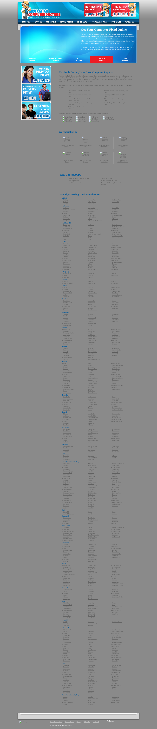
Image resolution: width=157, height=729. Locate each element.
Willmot (114, 267)
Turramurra (115, 431)
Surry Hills (115, 674)
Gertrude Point (67, 402)
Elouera (65, 653)
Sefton (114, 217)
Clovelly (65, 593)
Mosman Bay (91, 504)
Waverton (115, 498)
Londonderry (91, 578)
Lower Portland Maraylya (95, 234)
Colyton (65, 576)
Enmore (65, 521)
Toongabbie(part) (117, 262)
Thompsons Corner (117, 378)
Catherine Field (67, 293)
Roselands (115, 318)
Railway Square (116, 665)
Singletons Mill (116, 376)
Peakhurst (115, 400)
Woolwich (115, 506)
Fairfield (90, 333)
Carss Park (66, 423)
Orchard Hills (116, 567)
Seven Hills (115, 253)
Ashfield (65, 202)
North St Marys (116, 565)
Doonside (65, 258)
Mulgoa (90, 585)
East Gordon (66, 429)
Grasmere (90, 291)
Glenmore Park (92, 565)
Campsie (65, 319)
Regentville (115, 572)
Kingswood (91, 571)
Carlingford (66, 234)
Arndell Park (66, 245)
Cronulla (65, 650)
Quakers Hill (91, 269)
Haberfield (91, 203)
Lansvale (90, 344)
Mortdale (90, 408)
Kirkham (90, 294)
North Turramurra (93, 431)
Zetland (114, 689)
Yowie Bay (115, 661)
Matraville (115, 589)
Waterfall (114, 651)
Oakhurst (90, 262)
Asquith (65, 365)
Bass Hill (65, 211)
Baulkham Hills (67, 226)
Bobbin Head (67, 376)
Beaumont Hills (67, 228)
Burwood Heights (68, 283)
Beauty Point (66, 469)
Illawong (90, 635)
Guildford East (92, 544)
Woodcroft (115, 269)
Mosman (90, 502)
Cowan (65, 391)
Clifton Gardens (67, 489)
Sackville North (116, 232)
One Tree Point (92, 217)
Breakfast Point (67, 302)
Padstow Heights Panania (95, 220)
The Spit (114, 495)
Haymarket (91, 678)
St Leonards (115, 451)
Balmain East (66, 459)
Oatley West (115, 398)
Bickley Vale (66, 287)
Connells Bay (91, 414)
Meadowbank (91, 612)
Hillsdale (90, 277)
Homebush (91, 622)
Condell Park (66, 219)
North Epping (116, 369)
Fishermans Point (92, 369)
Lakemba (90, 321)
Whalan (114, 265)
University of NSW (117, 597)
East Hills (65, 220)
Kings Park (91, 249)
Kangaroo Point (92, 383)
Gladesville (91, 469)
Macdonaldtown (92, 681)
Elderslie (90, 287)
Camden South (67, 291)
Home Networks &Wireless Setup (104, 145)
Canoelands (66, 380)
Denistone (66, 498)
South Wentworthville (94, 359)
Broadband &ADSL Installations (123, 161)
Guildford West (67, 357)
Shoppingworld (116, 531)
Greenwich (66, 450)
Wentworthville (116, 350)
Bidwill (65, 247)
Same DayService (32, 59)
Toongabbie (115, 348)
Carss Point (66, 425)
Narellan (114, 289)
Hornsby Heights (92, 381)
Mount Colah (116, 363)
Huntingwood (91, 243)
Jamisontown (91, 567)
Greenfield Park (92, 340)
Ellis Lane (90, 289)
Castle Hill (66, 236)
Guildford (66, 355)
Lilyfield (114, 456)
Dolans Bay (66, 651)
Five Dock (90, 304)
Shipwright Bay (116, 417)
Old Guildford (116, 331)
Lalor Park (91, 251)
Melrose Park (91, 550)
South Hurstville (116, 419)
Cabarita (65, 304)
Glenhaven (91, 225)
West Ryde (115, 614)
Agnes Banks (66, 565)
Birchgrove (91, 456)
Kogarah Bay (91, 423)
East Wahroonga (67, 436)
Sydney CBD (115, 676)
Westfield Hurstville (117, 409)
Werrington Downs (117, 585)
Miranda (90, 655)
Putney (114, 474)
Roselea (114, 372)
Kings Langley (92, 247)
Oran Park (115, 293)
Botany (65, 275)
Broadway (66, 672)
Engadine (65, 655)
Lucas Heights (92, 650)
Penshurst (115, 404)
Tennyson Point (116, 493)
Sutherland (115, 639)
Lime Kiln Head (92, 404)
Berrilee (65, 374)
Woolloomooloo (116, 685)
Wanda (114, 648)
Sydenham (115, 521)
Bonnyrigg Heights (68, 333)
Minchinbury (91, 258)
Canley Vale (66, 342)
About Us (87, 722)
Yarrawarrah (115, 659)
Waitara (114, 383)
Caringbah (66, 644)
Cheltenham (66, 385)
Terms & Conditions (56, 722)
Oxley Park (115, 569)
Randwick (115, 595)
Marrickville (91, 518)
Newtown (90, 521)
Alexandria (66, 665)
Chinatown (66, 680)
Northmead (115, 228)
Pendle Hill (91, 357)
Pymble (90, 434)
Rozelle (114, 457)
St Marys (114, 578)
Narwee (90, 325)
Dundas (65, 552)
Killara (65, 440)
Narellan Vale (116, 291)
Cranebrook (66, 578)
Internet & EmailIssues (123, 145)
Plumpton (90, 265)
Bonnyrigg (66, 331)
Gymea (90, 629)
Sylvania (114, 640)
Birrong (65, 213)
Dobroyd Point (92, 202)
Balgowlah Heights (68, 513)
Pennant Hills (116, 370)
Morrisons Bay (92, 500)
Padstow (90, 219)
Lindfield (65, 442)
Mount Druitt (91, 260)
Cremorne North (67, 533)
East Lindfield (67, 433)
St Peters (114, 518)
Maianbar (90, 651)
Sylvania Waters (116, 644)
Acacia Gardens (67, 243)
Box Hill (65, 232)
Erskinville (91, 667)
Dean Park (66, 254)
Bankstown (66, 208)
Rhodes (114, 300)
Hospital (90, 527)
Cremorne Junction (68, 493)
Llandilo (90, 576)
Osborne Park (116, 448)
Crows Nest (66, 496)
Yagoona (114, 220)
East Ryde (66, 504)
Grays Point (66, 659)
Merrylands (91, 350)
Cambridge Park (67, 571)
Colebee (65, 253)
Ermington (66, 559)
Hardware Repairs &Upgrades (85, 161)
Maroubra (90, 597)
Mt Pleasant (91, 583)
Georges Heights (92, 467)
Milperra (90, 213)
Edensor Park (91, 331)
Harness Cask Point (93, 417)
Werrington (115, 582)
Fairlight (90, 513)
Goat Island (91, 676)
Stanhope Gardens (117, 258)
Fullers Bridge (92, 465)
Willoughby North (117, 502)
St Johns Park (116, 336)
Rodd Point (115, 302)
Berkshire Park (67, 567)
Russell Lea (115, 304)
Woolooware (115, 653)
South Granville (116, 548)
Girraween (66, 350)
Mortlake (90, 308)
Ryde (113, 484)
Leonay (90, 574)
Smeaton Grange (117, 294)
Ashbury (65, 200)
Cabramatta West (67, 338)
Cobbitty (65, 294)
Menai (89, 653)
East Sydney (66, 692)
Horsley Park (91, 342)
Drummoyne (91, 302)
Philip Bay (115, 591)
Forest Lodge (91, 670)
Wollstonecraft (116, 504)
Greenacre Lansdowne (94, 209)
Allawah (65, 414)
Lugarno (90, 406)
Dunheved (66, 580)
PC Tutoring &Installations (104, 161)
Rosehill (114, 544)
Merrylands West (92, 352)
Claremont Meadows (69, 574)
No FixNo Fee (79, 59)
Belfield (65, 316)
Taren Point (115, 646)
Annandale (66, 456)
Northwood (115, 446)
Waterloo (114, 683)
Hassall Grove (67, 267)
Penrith (114, 571)
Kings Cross (91, 680)
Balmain (65, 457)
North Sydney (116, 467)
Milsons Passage (92, 392)
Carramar (65, 344)
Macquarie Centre (93, 606)
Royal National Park (118, 631)
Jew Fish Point (92, 397)
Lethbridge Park (92, 253)
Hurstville (66, 406)
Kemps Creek (91, 569)
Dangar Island (67, 392)
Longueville (91, 451)
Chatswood (66, 485)
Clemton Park (67, 323)
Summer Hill (115, 202)
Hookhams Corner (93, 378)
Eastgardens (91, 273)
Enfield (114, 281)
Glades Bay (91, 603)
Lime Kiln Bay (92, 402)
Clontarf (90, 512)
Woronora (115, 655)
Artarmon (66, 465)
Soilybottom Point (117, 408)
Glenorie (90, 226)
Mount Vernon (92, 582)
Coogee (65, 595)
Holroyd (65, 359)
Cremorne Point (67, 495)
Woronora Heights (117, 657)
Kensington (66, 599)
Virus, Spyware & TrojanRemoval (67, 145)
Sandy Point (115, 633)
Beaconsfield (66, 670)
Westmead (115, 352)
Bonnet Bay (66, 637)
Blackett (65, 249)
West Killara (115, 436)
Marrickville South (93, 519)
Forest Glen (91, 370)
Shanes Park (115, 256)
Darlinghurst (66, 687)
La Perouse (91, 591)
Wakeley (114, 340)
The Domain (115, 678)
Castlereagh (66, 572)
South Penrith (116, 574)
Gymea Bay (91, 631)
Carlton (65, 421)
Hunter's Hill (91, 476)
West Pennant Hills (117, 236)
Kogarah (90, 421)
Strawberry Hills (116, 672)
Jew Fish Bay (66, 409)
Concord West (91, 300)
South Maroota (116, 234)
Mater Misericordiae (93, 535)
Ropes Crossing (116, 247)
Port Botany (115, 593)
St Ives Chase (116, 429)
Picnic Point (115, 208)
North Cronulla (92, 657)
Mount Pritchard (116, 329)
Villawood (115, 219)
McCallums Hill (92, 323)
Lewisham (66, 523)
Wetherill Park (116, 342)
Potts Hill (114, 209)
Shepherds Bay (116, 485)
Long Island (91, 387)
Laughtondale (91, 385)
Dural (64, 239)
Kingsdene (91, 548)
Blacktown (66, 251)
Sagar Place (115, 608)
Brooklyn (65, 378)
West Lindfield (116, 438)
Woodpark (115, 353)
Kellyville (90, 228)
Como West (66, 648)
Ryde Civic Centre (117, 606)
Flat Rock (90, 463)
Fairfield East (91, 335)
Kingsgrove (91, 319)
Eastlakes (90, 275)
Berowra (65, 369)
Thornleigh (115, 380)
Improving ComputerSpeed (85, 145)
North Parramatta (117, 225)
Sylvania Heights (117, 642)
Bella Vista (66, 230)
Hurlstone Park (116, 200)
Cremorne (66, 491)
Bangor (65, 633)
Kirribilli (90, 480)
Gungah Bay (66, 404)
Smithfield (115, 335)
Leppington (91, 296)
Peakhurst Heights (117, 402)
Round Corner (116, 374)
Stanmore (115, 519)
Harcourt (90, 316)
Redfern (114, 667)
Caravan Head (67, 642)
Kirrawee (90, 642)
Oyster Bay (91, 661)
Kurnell (90, 644)
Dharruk (65, 256)
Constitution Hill (67, 550)
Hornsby (90, 380)
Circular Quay (67, 683)
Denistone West (67, 502)
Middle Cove (91, 495)
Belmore (65, 318)
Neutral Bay (91, 507)
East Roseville (67, 434)
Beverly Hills (66, 397)
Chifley (65, 591)
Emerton (65, 262)
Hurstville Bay (67, 408)
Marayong (90, 254)
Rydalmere (115, 546)
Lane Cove (66, 451)
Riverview (115, 450)
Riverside (114, 476)
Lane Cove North (92, 446)
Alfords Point (67, 629)
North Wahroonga (93, 433)
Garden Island (92, 672)
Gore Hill (65, 448)
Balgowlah (66, 512)
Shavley (114, 254)
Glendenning (66, 264)
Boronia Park (67, 476)
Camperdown (67, 518)
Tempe (114, 523)
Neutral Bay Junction (118, 463)
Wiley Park (115, 321)
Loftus (89, 648)
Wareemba (115, 308)
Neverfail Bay (116, 414)
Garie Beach (66, 657)
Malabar (90, 595)
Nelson (90, 239)
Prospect (90, 267)
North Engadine (92, 659)
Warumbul (115, 650)
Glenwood (66, 265)
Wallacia (114, 580)
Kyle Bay (118, 76)
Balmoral (65, 467)
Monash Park (91, 498)
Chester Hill (66, 215)
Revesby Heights (117, 215)
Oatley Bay (115, 415)
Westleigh (115, 387)
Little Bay (127, 76)
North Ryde (115, 465)
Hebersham (66, 269)
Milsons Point (91, 496)
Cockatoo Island (92, 457)
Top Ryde (115, 496)
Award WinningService (55, 59)
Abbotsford (66, 300)
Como (64, 646)
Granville (65, 352)
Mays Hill (90, 348)
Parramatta (91, 353)
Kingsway (90, 400)
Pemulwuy (91, 355)
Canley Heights (67, 340)
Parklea (90, 264)
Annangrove (66, 225)
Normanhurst (116, 367)
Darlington (66, 689)
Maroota (90, 236)
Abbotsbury (66, 329)
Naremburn (91, 506)
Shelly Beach (115, 635)
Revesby (114, 213)
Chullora (65, 217)
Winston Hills (116, 557)
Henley (90, 474)
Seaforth (114, 513)
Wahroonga (115, 381)
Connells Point (92, 415)
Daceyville (66, 277)
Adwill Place (66, 463)
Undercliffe (115, 319)
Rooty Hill (115, 245)
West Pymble (115, 440)
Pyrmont (90, 692)
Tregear (114, 264)
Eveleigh (90, 668)
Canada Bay (66, 306)
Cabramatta (66, 336)
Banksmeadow (67, 273)
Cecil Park (90, 329)
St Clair (114, 576)
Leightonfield (91, 211)
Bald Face (66, 415)
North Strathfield (92, 310)
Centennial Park (67, 589)
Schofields (115, 251)
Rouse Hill (115, 230)
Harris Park (91, 546)
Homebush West (92, 623)
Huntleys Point (92, 478)
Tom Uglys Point (117, 421)
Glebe (89, 674)
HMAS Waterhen (68, 540)
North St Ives (91, 429)
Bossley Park (66, 335)
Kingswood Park (92, 572)
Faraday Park (67, 616)
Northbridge (115, 469)
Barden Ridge (67, 635)
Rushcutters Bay (116, 670)
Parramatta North (92, 559)
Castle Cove (66, 482)
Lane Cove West (92, 448)
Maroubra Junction (93, 599)
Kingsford (90, 589)
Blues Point (66, 474)
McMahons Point (92, 493)
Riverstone (115, 243)
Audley (65, 631)
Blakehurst (66, 419)
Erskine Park (66, 585)
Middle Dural (91, 237)
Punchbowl (115, 211)
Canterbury (66, 321)
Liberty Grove (92, 306)
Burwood (65, 281)
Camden (65, 289)
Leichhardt (91, 459)
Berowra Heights (67, 370)
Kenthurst (90, 230)
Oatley (114, 397)
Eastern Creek (67, 260)
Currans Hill (66, 296)
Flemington (66, 623)
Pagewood (115, 275)
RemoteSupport (101, 59)
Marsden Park (91, 256)
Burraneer (66, 640)
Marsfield (90, 610)
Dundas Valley (67, 553)
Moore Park (91, 685)
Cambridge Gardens (68, 569)
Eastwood (66, 506)
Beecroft (65, 367)
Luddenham (91, 580)
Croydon (65, 203)
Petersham (90, 523)
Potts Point (91, 691)
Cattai (64, 237)
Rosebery (114, 668)
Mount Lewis (91, 215)
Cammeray (66, 480)
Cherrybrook (66, 387)
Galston (90, 372)
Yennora (114, 344)
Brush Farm (66, 478)
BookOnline (125, 59)
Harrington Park (92, 293)
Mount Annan (116, 287)
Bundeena (66, 639)
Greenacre (66, 625)
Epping (90, 365)
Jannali (90, 637)
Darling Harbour (67, 685)
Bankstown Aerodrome (69, 209)
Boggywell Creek (68, 398)
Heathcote (90, 633)
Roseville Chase (92, 438)
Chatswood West (67, 487)
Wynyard (114, 687)
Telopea (114, 550)
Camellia (65, 544)
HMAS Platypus (67, 538)
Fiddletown (91, 367)
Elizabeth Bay (91, 665)
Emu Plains (66, 583)
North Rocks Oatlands (118, 226)
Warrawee (115, 434)
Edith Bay (66, 400)
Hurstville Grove (92, 419)
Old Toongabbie (92, 555)
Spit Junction (115, 487)
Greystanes (66, 353)
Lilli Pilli (90, 646)
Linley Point (91, 450)
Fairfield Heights (92, 336)
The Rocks (115, 680)
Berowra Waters (67, 372)
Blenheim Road (67, 473)
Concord (65, 310)
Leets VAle (91, 232)
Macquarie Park (92, 608)
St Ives (89, 442)
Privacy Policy (69, 722)
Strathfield (115, 283)
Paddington (91, 689)
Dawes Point (66, 691)
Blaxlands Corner (68, 446)
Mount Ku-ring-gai (117, 365)
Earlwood (90, 314)
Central (65, 678)
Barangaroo (66, 668)
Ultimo (114, 681)
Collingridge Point (68, 389)
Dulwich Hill (66, 519)
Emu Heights (66, 582)
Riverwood (115, 316)
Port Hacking (116, 629)
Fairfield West (91, 338)
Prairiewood (115, 333)
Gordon (65, 438)
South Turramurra (93, 440)
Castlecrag (66, 484)
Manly (114, 512)
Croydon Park (92, 200)
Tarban (114, 491)
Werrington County (117, 583)
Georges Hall (91, 208)
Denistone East (67, 500)
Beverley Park (67, 417)
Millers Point (91, 683)
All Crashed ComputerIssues (67, 161)
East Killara (66, 431)
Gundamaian (66, 661)
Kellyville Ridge (92, 245)
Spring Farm (115, 296)
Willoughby (115, 500)
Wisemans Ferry (116, 237)
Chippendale (66, 681)
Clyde (64, 548)
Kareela (90, 640)
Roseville (90, 436)
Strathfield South (117, 622)
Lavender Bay (92, 487)
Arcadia (65, 363)
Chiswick (65, 308)
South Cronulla (116, 637)
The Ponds (115, 260)
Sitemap (79, 722)
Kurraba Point (92, 482)
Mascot (114, 273)
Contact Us (96, 722)
